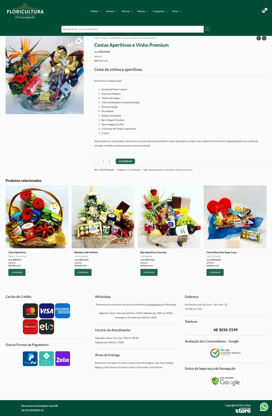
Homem (189, 169)
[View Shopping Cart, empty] (263, 11)
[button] (99, 11)
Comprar (125, 161)
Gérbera (180, 169)
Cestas (105, 38)
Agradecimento (156, 169)
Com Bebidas (115, 38)
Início (97, 38)
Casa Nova (169, 169)
